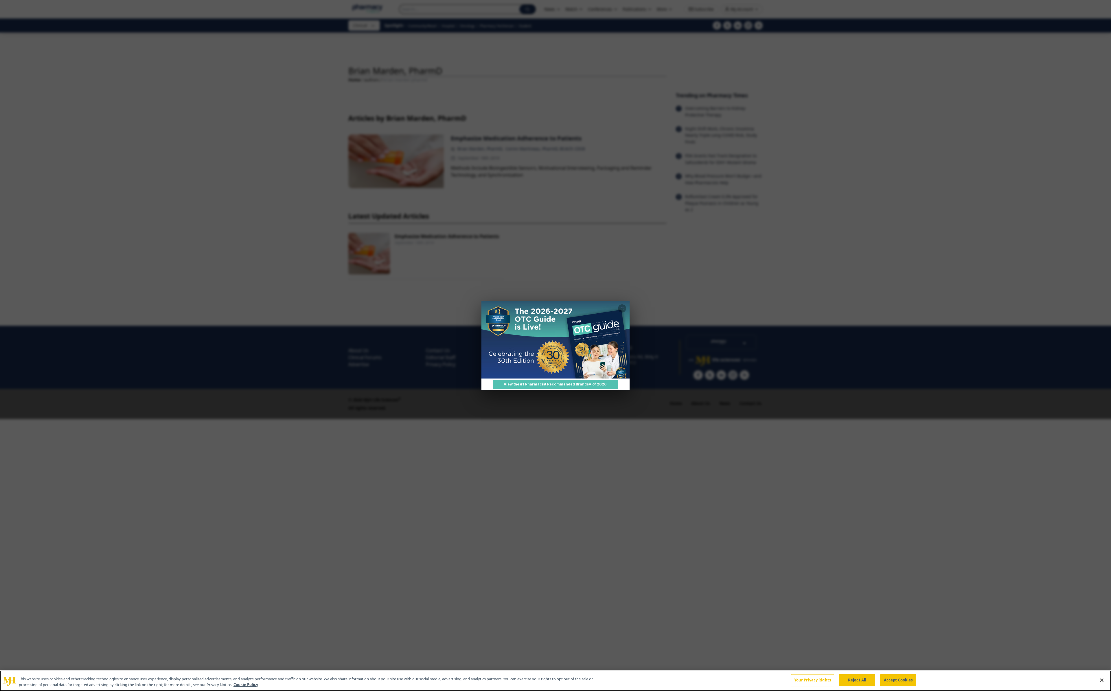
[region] (555, 680)
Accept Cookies (898, 680)
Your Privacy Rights (812, 680)
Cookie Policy (245, 684)
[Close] (1101, 680)
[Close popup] (622, 308)
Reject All (857, 680)
